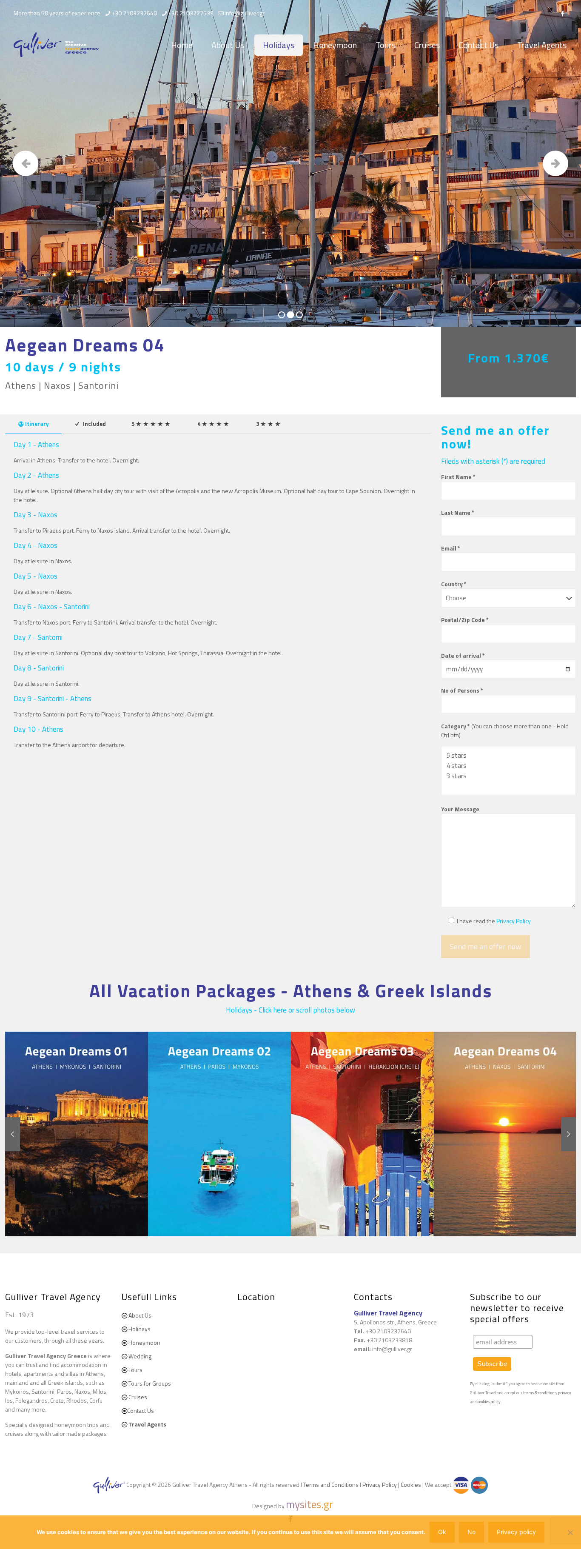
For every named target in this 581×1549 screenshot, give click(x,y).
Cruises (137, 1396)
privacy (564, 1392)
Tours (135, 1369)
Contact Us (140, 1410)
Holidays (139, 1328)
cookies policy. (490, 1401)
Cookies (411, 1484)
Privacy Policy (513, 920)
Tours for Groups (149, 1383)
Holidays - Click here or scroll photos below (290, 1010)
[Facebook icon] (562, 13)
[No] (570, 1532)
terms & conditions (539, 1392)
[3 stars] (505, 776)
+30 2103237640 (134, 13)
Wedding (139, 1356)
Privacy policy (516, 1531)
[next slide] (568, 1134)
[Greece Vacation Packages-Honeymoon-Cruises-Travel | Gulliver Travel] (56, 45)
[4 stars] (505, 766)
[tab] (33, 424)
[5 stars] (505, 755)
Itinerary (37, 423)
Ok (442, 1531)
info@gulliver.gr (245, 13)
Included (94, 423)
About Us (139, 1315)
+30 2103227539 (191, 13)
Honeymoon (144, 1342)
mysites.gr (309, 1504)
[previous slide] (12, 1134)
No (471, 1531)
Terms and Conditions (331, 1484)
